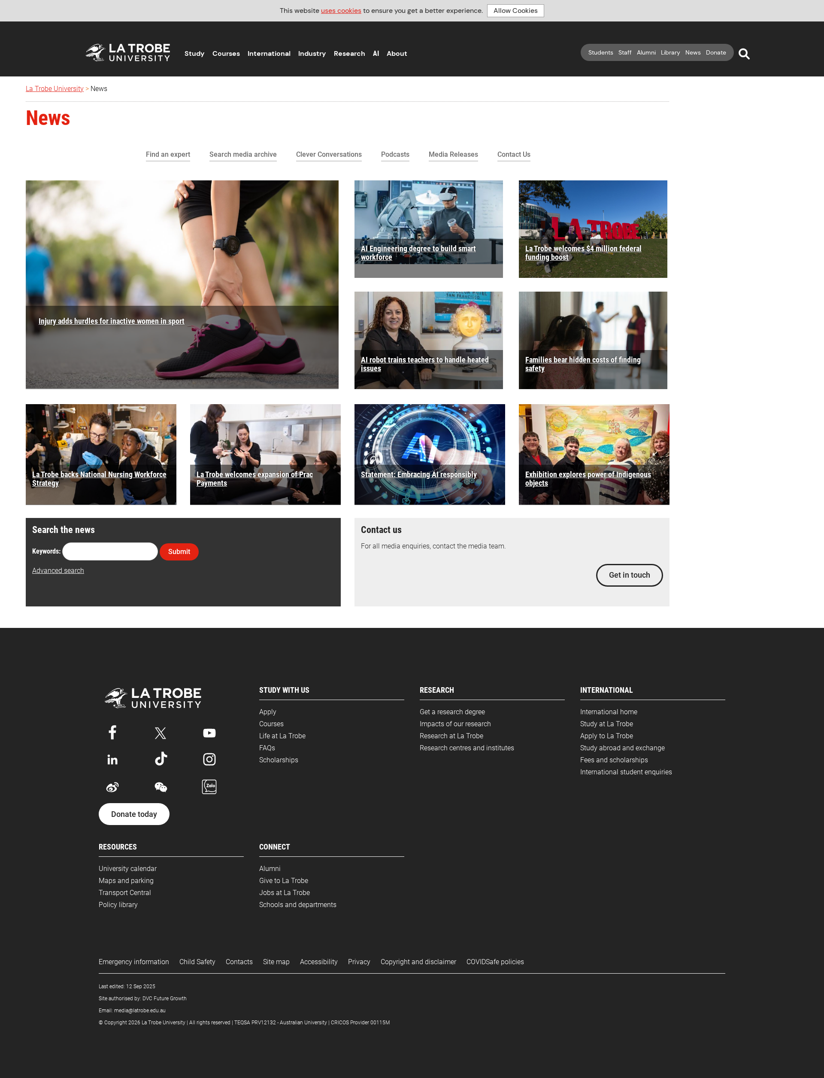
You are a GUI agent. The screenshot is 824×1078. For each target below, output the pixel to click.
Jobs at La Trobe (284, 893)
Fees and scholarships (614, 760)
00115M (380, 1023)
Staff (625, 52)
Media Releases (453, 154)
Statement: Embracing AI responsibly (419, 474)
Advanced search (58, 570)
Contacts (239, 962)
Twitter (161, 731)
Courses (226, 53)
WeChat (161, 787)
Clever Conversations (329, 154)
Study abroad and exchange (622, 748)
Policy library (118, 905)
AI (376, 53)
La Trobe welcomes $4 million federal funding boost (583, 253)
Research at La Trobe (451, 736)
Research (349, 53)
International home (608, 712)
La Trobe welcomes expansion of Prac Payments (255, 478)
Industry (312, 53)
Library (670, 52)
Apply (267, 712)
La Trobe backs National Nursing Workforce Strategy (99, 478)
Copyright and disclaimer (418, 962)
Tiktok (161, 759)
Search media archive (243, 154)
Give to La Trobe (283, 881)
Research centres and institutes (467, 748)
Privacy (359, 962)
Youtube (209, 731)
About (397, 53)
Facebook (112, 731)
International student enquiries (626, 772)
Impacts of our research (455, 724)
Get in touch (629, 574)
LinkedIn (112, 759)
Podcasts (395, 154)
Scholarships (278, 760)
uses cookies (341, 10)
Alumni (646, 52)
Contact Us (513, 154)
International (269, 53)
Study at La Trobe (606, 724)
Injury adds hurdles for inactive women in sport (112, 321)
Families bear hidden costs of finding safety (583, 364)
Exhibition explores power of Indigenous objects (588, 478)
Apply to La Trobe (606, 736)
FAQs (267, 748)
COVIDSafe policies (495, 962)
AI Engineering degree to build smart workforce (418, 253)
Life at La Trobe (282, 736)
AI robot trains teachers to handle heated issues (425, 364)
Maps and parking (126, 881)
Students (600, 52)
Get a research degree (452, 712)
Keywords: (46, 551)
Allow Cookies (516, 10)
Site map (276, 962)
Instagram (209, 759)
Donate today (134, 814)
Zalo (209, 787)
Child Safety (197, 962)
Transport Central (125, 893)
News (693, 52)
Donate (716, 52)
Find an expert (168, 154)
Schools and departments (297, 905)
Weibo (112, 787)
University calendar (128, 869)
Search (744, 54)
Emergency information (134, 962)
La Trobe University (55, 89)
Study (195, 53)
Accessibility (319, 962)
